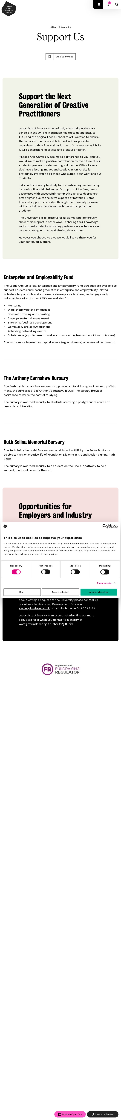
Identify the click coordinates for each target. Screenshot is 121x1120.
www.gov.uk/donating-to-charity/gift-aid (46, 624)
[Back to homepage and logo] (8, 9)
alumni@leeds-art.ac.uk (34, 608)
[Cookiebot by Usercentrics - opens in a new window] (104, 526)
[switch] (45, 571)
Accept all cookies (98, 592)
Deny (22, 592)
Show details (104, 583)
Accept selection (60, 592)
